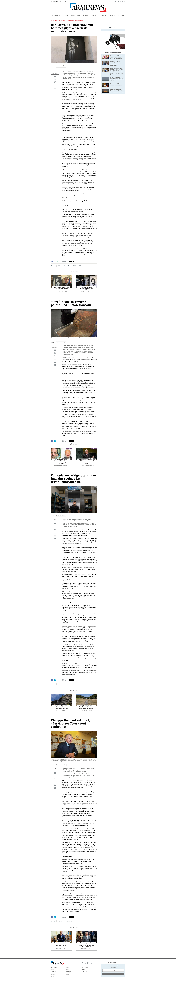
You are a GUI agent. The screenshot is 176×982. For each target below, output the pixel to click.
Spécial (69, 448)
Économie (86, 15)
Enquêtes (103, 15)
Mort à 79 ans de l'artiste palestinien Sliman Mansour (71, 303)
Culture (94, 15)
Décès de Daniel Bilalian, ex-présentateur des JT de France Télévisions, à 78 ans (61, 944)
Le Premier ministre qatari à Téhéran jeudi (116, 84)
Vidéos (67, 974)
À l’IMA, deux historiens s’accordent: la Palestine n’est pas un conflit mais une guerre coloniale (61, 461)
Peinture (74, 265)
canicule (59, 684)
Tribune (112, 15)
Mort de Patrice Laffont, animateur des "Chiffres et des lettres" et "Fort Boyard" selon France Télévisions (86, 944)
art (68, 265)
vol (64, 265)
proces (59, 265)
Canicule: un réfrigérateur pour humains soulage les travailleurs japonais (74, 479)
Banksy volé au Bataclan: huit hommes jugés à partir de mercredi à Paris (70, 20)
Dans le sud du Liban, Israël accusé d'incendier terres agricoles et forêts (117, 91)
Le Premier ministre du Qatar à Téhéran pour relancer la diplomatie (116, 57)
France (66, 15)
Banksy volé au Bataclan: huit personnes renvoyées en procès (61, 288)
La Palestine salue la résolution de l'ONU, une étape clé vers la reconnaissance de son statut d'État (87, 461)
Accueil (52, 20)
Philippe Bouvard (60, 921)
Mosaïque (121, 15)
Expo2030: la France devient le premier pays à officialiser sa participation (117, 63)
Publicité (83, 969)
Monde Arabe (56, 15)
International (75, 15)
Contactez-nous (85, 967)
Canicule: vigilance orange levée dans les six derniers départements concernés (61, 707)
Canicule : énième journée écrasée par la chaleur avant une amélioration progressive (86, 707)
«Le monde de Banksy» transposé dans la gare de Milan (86, 288)
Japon (65, 684)
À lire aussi (74, 272)
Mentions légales (85, 972)
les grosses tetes (69, 921)
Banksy (80, 265)
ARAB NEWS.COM (55, 1)
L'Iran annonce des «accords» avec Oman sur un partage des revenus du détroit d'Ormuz (117, 79)
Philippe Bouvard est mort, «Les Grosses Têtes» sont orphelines (70, 723)
